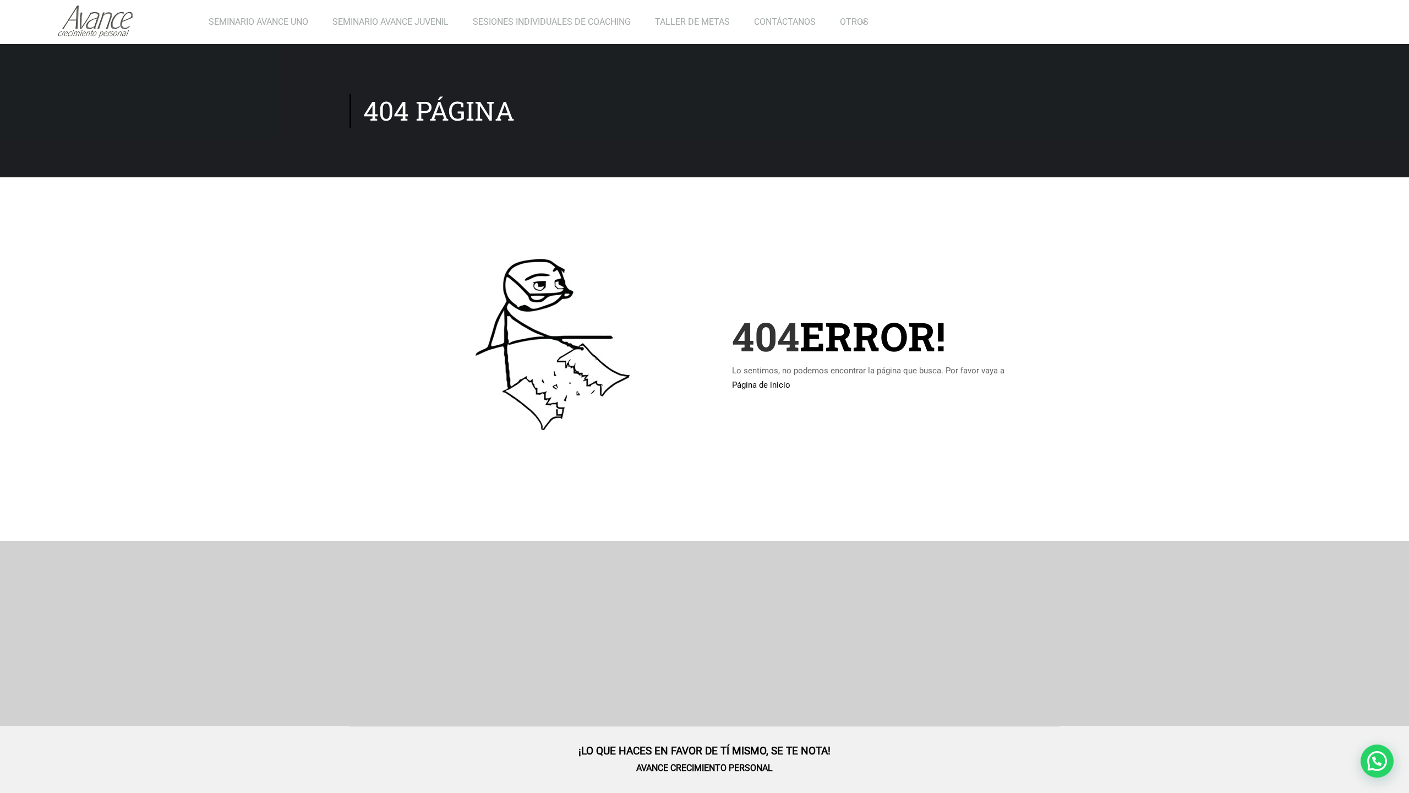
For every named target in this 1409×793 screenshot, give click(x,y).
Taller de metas (692, 22)
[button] (1377, 761)
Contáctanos (785, 22)
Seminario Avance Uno (258, 22)
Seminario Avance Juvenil (390, 22)
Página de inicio (761, 385)
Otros (854, 22)
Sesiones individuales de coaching (552, 22)
